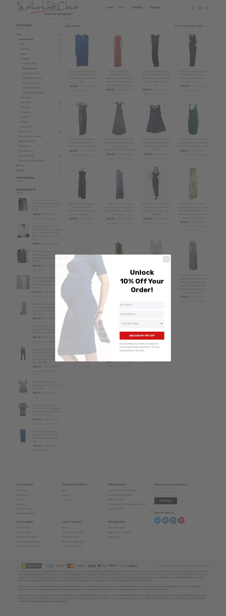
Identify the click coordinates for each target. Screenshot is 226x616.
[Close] (166, 259)
